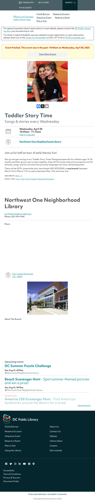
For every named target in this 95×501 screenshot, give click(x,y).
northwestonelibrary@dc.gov (18, 213)
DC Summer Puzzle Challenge (28, 366)
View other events (47, 54)
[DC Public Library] (20, 419)
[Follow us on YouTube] (24, 463)
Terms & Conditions (12, 474)
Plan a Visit (41, 21)
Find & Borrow (43, 14)
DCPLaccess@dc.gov (75, 37)
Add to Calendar (27, 134)
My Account (25, 8)
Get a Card (43, 2)
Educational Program (46, 179)
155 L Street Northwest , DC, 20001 (22, 275)
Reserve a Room (62, 17)
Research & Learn (61, 14)
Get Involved (56, 450)
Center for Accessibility (35, 37)
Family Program (31, 179)
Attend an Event (44, 17)
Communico (62, 494)
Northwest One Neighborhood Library (40, 141)
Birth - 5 (19, 176)
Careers (53, 445)
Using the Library (13, 450)
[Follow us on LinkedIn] (20, 463)
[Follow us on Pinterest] (29, 463)
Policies (53, 436)
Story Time (20, 179)
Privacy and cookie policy (37, 494)
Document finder (11, 481)
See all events (84, 405)
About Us (54, 426)
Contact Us (55, 431)
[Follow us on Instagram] (15, 463)
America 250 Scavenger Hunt (40, 401)
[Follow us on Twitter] (11, 463)
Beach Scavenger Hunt (47, 381)
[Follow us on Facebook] (6, 463)
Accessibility (8, 470)
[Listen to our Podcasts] (34, 463)
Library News (56, 440)
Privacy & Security (11, 477)
